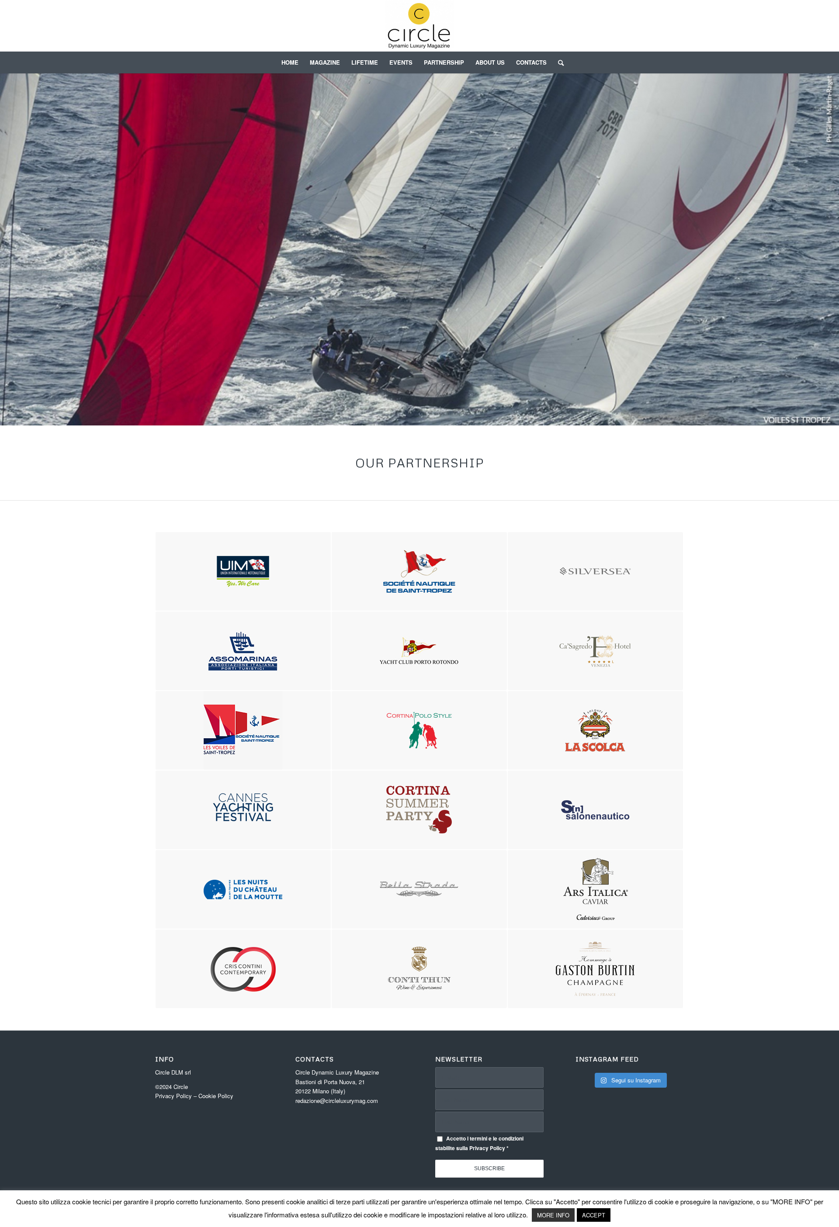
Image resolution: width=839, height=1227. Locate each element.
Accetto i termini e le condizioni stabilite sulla (479, 1143)
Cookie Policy (215, 1096)
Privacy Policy (173, 1096)
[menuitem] (290, 62)
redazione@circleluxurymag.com (336, 1100)
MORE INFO (553, 1215)
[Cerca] (558, 62)
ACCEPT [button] (593, 1215)
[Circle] (419, 26)
